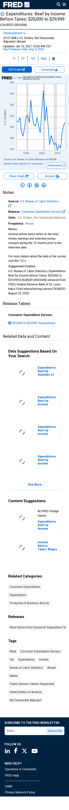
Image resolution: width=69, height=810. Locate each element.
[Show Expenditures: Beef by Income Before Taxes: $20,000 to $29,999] (42, 78)
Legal (8, 786)
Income (44, 659)
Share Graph (17, 176)
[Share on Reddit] (37, 185)
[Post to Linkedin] (44, 185)
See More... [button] (36, 484)
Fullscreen (55, 165)
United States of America (26, 692)
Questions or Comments (20, 769)
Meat (13, 651)
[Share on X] (22, 185)
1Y (14, 58)
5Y (23, 58)
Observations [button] (13, 33)
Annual (51, 667)
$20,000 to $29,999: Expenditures (33, 323)
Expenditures (18, 595)
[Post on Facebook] (29, 185)
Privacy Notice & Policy (20, 792)
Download (48, 69)
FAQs (22, 260)
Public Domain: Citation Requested (32, 684)
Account (50, 176)
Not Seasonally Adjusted (25, 700)
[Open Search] (58, 4)
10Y (32, 58)
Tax (12, 659)
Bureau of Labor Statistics (26, 667)
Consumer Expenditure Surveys (41, 211)
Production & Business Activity (29, 603)
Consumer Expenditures (25, 587)
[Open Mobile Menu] (64, 4)
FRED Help (12, 775)
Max (44, 58)
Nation (14, 676)
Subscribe (54, 731)
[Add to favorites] (2, 14)
